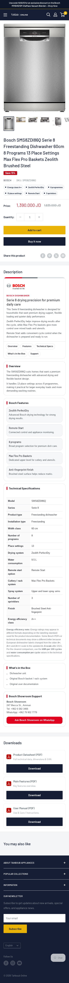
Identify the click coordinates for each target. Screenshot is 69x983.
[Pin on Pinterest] (49, 255)
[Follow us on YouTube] (19, 963)
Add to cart (34, 230)
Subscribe (15, 928)
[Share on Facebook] (42, 255)
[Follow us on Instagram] (12, 963)
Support (34, 354)
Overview (12, 346)
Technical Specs (45, 346)
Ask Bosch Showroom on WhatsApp (34, 720)
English (9, 945)
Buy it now (34, 241)
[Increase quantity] (39, 217)
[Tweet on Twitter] (56, 255)
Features (26, 346)
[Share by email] (63, 255)
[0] (62, 15)
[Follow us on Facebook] (6, 963)
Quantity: (9, 217)
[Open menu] (5, 14)
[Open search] (48, 15)
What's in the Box (16, 354)
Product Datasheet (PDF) (27, 754)
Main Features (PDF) (24, 781)
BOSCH (7, 180)
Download (34, 768)
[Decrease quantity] (20, 217)
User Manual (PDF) (23, 808)
